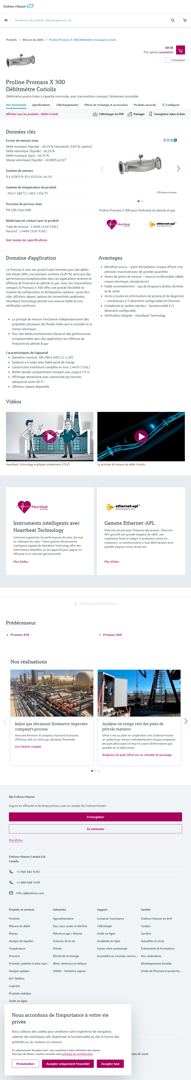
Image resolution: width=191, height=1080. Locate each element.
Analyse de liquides (21, 941)
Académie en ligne (108, 941)
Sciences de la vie (64, 941)
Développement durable (156, 963)
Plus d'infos (20, 561)
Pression (14, 956)
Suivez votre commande (112, 948)
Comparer (178, 60)
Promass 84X (112, 635)
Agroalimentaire (63, 918)
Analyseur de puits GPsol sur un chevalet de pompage (137, 755)
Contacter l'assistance (110, 918)
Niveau (13, 933)
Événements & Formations (158, 948)
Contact (146, 926)
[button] (95, 816)
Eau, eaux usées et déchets (70, 926)
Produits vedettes (20, 993)
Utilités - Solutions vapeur (69, 971)
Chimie (57, 948)
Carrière (146, 933)
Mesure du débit (32, 40)
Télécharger (104, 926)
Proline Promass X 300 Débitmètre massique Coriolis (82, 40)
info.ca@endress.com (30, 893)
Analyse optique (19, 971)
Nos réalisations (151, 956)
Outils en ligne (18, 1001)
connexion (165, 52)
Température (17, 948)
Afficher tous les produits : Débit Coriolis (32, 114)
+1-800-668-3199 (28, 882)
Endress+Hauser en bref (156, 918)
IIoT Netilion (16, 978)
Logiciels (14, 986)
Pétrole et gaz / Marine (67, 933)
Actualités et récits (152, 941)
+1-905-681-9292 (28, 872)
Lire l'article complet (28, 746)
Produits (11, 40)
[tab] (17, 105)
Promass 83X (19, 635)
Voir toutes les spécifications (26, 240)
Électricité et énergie (66, 956)
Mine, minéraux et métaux (70, 963)
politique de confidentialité (77, 1054)
